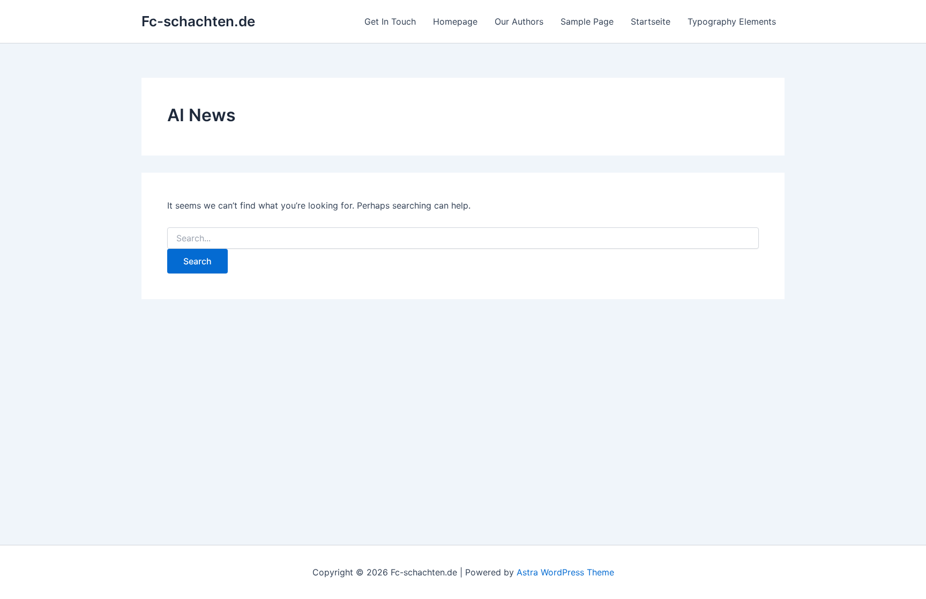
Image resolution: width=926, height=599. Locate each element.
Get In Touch (390, 21)
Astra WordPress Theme (565, 572)
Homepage (455, 21)
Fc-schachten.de (198, 21)
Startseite (650, 21)
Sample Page (587, 21)
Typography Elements (732, 21)
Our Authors (519, 21)
